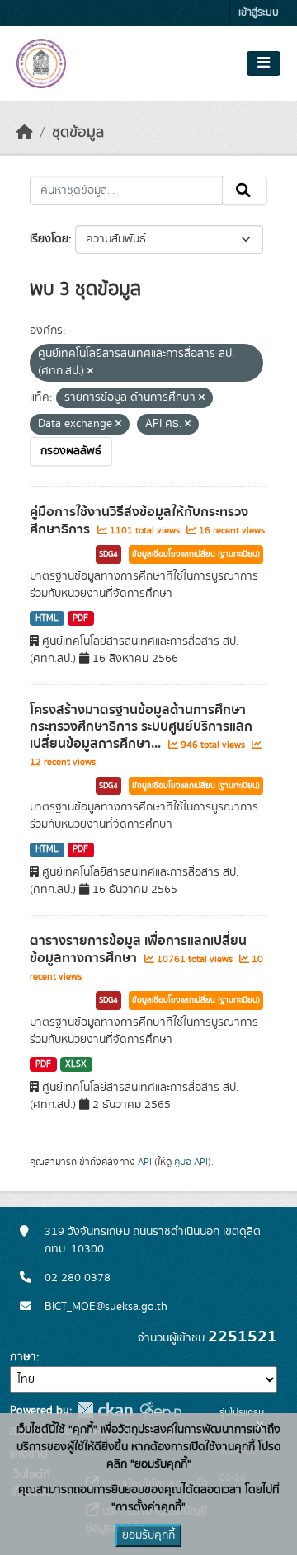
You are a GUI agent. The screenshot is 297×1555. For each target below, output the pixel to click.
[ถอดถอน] (90, 371)
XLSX (76, 1064)
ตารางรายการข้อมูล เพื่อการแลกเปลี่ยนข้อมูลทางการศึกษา (138, 949)
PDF (80, 618)
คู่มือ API (191, 1161)
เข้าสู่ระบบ (258, 13)
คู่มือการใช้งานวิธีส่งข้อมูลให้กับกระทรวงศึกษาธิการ (139, 520)
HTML (47, 618)
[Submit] (244, 190)
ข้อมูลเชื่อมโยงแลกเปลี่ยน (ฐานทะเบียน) (196, 554)
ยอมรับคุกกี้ (148, 1535)
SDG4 (108, 554)
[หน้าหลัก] (24, 132)
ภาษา (23, 1357)
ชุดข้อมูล (78, 132)
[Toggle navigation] (263, 63)
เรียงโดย (49, 239)
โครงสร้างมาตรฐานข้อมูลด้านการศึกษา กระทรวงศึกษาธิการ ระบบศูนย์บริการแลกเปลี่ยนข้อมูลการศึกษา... (141, 727)
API (145, 1161)
